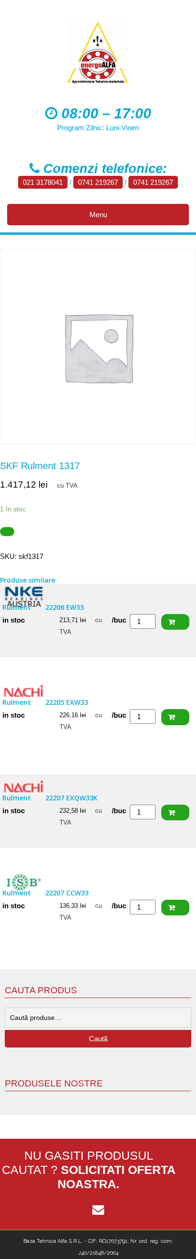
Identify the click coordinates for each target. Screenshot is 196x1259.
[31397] (7, 531)
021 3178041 (43, 182)
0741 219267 (98, 182)
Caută (98, 1039)
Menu (98, 215)
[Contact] (98, 1210)
